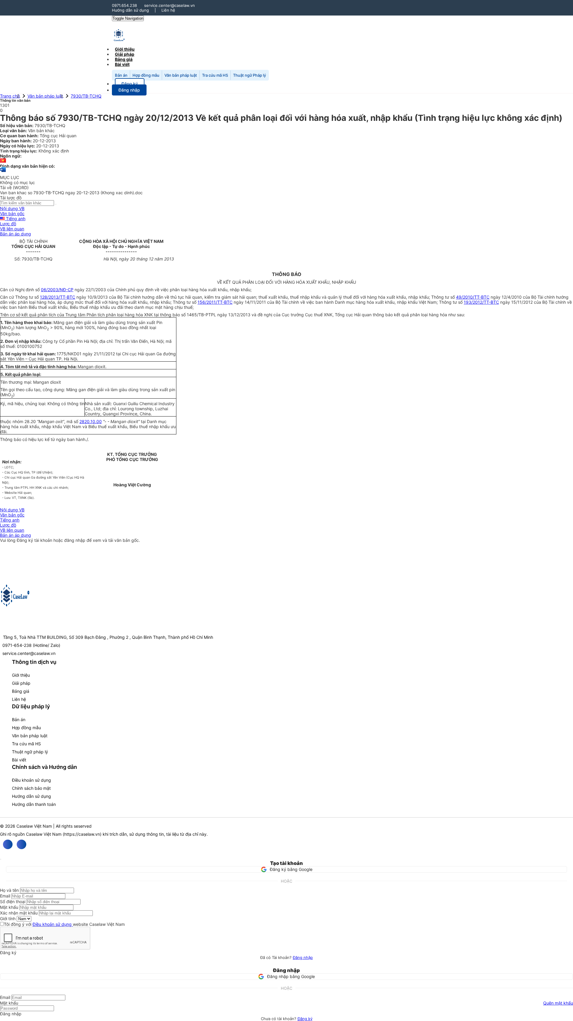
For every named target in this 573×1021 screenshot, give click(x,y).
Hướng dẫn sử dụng (130, 10)
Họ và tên (9, 890)
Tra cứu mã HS (215, 75)
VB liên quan (12, 228)
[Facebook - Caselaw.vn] (8, 844)
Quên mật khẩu (558, 1002)
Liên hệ (168, 10)
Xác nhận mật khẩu (19, 912)
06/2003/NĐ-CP (57, 289)
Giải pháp (21, 683)
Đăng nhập (303, 957)
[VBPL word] (3, 172)
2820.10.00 (90, 421)
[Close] (0, 859)
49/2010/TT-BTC (472, 297)
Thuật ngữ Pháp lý (249, 75)
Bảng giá (20, 691)
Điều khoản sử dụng (31, 780)
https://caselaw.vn (82, 834)
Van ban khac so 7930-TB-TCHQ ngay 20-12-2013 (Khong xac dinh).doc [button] (71, 192)
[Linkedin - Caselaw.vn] (21, 844)
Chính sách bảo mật (31, 788)
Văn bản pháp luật (180, 75)
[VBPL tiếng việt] (3, 161)
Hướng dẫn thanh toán (34, 804)
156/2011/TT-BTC (215, 302)
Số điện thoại (12, 901)
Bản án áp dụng (15, 233)
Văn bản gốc (12, 213)
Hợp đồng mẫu (146, 75)
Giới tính (8, 918)
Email (5, 895)
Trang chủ (10, 95)
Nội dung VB (12, 208)
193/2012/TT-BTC (481, 302)
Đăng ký (305, 1018)
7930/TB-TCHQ (86, 95)
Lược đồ (8, 223)
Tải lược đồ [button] (10, 197)
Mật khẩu (9, 907)
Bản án (121, 75)
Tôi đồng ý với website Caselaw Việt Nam (64, 924)
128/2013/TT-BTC (57, 297)
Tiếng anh (15, 218)
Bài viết (122, 64)
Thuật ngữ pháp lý (30, 751)
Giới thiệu (21, 675)
